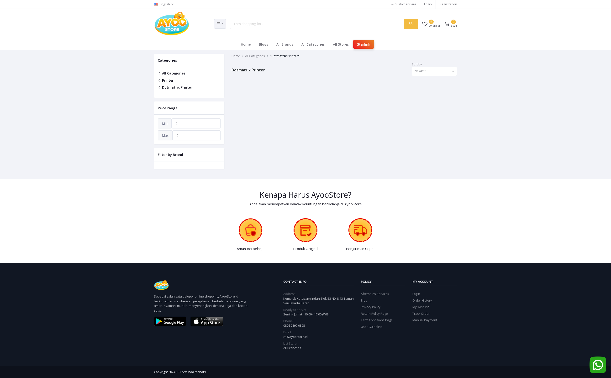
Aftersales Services (375, 294)
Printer (167, 80)
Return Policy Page (374, 313)
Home (246, 44)
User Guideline (372, 327)
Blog (364, 300)
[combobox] (434, 71)
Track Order (421, 313)
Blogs (263, 44)
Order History (422, 300)
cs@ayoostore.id (295, 337)
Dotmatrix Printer (176, 87)
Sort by (417, 64)
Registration (448, 4)
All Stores (341, 44)
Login (428, 4)
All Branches (292, 348)
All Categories (313, 44)
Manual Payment (424, 320)
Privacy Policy (370, 307)
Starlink (363, 44)
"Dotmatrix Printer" (285, 56)
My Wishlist (420, 307)
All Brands (284, 44)
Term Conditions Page (377, 320)
